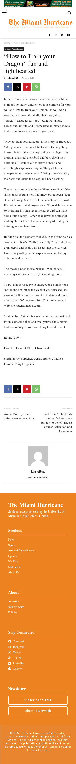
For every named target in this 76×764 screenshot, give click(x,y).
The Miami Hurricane (35, 504)
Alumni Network (38, 711)
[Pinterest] (27, 87)
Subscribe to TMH (38, 700)
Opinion (12, 556)
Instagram (18, 647)
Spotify (17, 669)
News (11, 539)
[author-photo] (38, 466)
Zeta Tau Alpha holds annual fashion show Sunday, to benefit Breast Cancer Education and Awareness (56, 422)
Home (7, 42)
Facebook (18, 641)
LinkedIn (18, 663)
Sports (11, 545)
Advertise (13, 601)
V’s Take (13, 561)
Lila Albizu (13, 77)
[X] (62, 35)
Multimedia (14, 567)
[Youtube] (68, 35)
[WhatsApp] (36, 87)
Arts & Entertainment (24, 42)
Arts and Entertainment (21, 550)
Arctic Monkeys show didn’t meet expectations (19, 416)
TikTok (16, 658)
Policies (12, 612)
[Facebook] (50, 35)
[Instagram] (56, 35)
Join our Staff (16, 607)
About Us (13, 572)
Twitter (17, 652)
